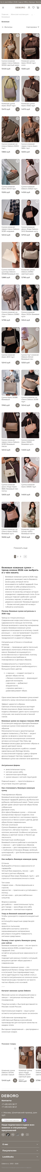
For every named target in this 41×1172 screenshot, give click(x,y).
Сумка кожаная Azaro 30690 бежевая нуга (28, 442)
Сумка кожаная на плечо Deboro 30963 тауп (10, 314)
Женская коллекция (19, 14)
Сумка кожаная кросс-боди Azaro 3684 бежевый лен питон (10, 488)
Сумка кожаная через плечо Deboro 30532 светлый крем (10, 63)
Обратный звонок (11, 1120)
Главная (5, 14)
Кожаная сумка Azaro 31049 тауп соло (28, 63)
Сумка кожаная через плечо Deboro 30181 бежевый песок (10, 443)
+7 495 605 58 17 (9, 1104)
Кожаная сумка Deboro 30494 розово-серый (8, 1072)
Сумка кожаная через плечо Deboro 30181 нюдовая (10, 229)
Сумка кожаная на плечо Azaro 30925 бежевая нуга (9, 531)
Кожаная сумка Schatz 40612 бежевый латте (28, 531)
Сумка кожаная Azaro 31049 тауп (9, 188)
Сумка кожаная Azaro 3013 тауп (8, 356)
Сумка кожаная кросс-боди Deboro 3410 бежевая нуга (29, 229)
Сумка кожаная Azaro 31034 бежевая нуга (30, 314)
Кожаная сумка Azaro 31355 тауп (28, 105)
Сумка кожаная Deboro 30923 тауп (29, 188)
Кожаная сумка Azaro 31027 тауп (9, 105)
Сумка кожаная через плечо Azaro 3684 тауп (29, 146)
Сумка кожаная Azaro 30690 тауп (28, 486)
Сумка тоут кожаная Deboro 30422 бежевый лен (30, 357)
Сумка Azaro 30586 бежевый (10, 398)
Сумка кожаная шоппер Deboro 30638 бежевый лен (10, 272)
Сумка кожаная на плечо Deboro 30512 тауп (10, 146)
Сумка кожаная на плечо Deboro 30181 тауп (29, 399)
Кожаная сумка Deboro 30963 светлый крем (28, 272)
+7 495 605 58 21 (9, 1107)
